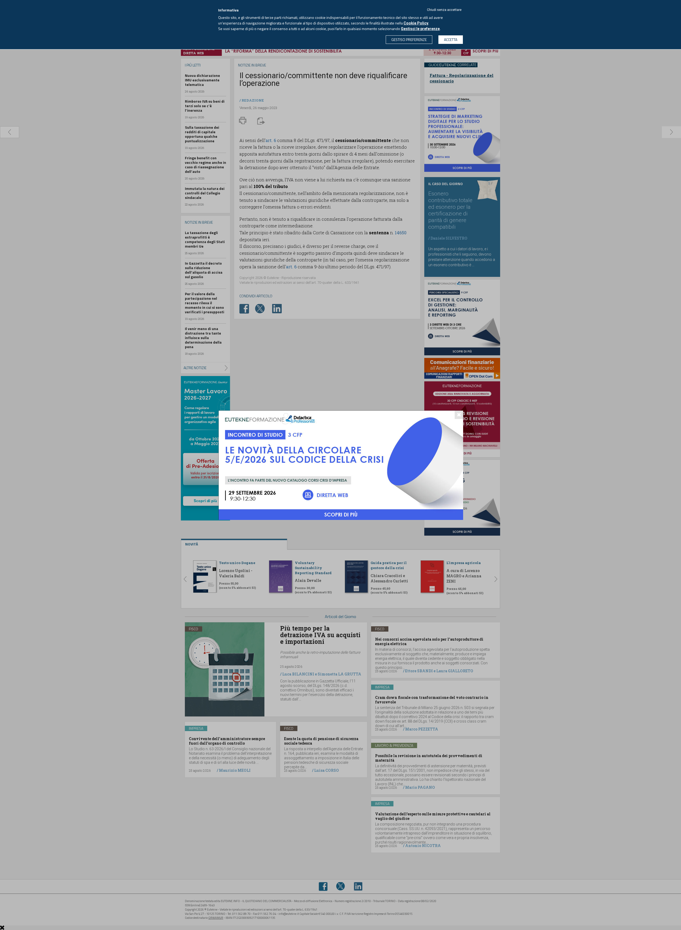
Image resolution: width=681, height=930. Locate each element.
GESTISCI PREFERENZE (409, 39)
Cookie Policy (416, 23)
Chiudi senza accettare (444, 10)
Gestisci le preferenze (420, 29)
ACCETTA (450, 39)
